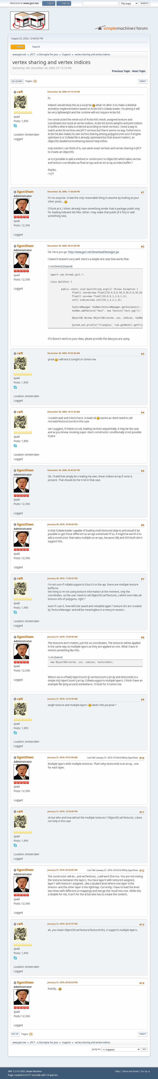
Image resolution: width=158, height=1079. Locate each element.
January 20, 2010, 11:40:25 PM (62, 578)
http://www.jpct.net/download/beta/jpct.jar (93, 252)
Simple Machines (34, 1071)
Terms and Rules (130, 1071)
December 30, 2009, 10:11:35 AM (63, 411)
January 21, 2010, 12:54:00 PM (62, 811)
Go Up (15, 1034)
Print (143, 81)
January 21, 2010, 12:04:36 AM (62, 636)
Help (117, 1071)
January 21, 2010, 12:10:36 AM (62, 698)
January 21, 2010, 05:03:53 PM (62, 982)
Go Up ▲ (145, 1071)
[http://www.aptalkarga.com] (15, 130)
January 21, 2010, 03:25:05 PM (62, 869)
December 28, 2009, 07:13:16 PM (63, 91)
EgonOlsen (25, 192)
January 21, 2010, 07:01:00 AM (62, 757)
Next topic (139, 71)
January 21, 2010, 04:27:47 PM (62, 923)
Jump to (96, 1049)
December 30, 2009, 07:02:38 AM (63, 353)
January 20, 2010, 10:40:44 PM (62, 524)
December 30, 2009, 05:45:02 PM (63, 470)
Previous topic (121, 71)
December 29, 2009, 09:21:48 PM (63, 245)
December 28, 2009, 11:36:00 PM (63, 191)
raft (20, 92)
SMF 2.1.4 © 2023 (16, 1071)
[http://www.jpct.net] (15, 230)
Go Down (17, 81)
